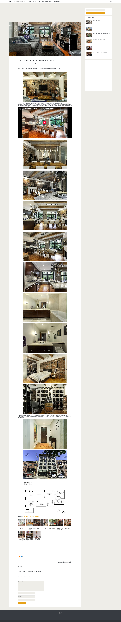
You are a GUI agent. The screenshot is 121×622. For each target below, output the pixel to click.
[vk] (111, 1)
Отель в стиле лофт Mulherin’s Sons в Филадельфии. (100, 52)
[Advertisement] (44, 14)
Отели (50, 1)
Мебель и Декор (45, 1)
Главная (29, 1)
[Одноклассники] (19, 556)
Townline (64, 64)
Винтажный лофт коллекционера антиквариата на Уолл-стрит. (101, 33)
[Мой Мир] (21, 556)
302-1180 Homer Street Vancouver (31, 516)
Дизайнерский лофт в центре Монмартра (25, 561)
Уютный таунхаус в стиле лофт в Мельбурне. (99, 39)
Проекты (39, 1)
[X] (22, 556)
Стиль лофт (34, 1)
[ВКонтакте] (18, 556)
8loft (10, 1)
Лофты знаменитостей (57, 1)
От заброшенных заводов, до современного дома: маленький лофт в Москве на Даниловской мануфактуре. (60, 562)
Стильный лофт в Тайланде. (96, 20)
